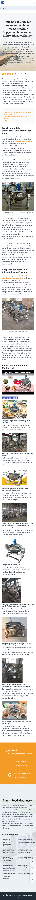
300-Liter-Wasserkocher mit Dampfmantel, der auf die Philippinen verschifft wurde (18, 605)
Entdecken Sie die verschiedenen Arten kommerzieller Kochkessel (15, 489)
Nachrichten (6, 8)
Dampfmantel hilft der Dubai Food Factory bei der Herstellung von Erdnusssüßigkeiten (17, 524)
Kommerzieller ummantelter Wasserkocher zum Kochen (16, 722)
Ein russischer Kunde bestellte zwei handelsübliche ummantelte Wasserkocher (16, 685)
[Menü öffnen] (34, 3)
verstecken (11, 110)
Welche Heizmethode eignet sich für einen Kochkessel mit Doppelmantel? (16, 644)
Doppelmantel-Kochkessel (23, 141)
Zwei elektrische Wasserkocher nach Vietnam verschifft (17, 454)
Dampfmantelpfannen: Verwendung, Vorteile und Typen (17, 421)
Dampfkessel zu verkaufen (11, 565)
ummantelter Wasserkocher (16, 130)
